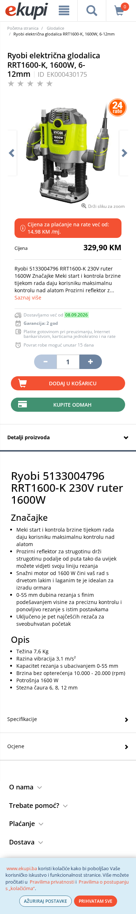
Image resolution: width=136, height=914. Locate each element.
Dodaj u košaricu (72, 383)
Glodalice (55, 28)
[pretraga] (92, 10)
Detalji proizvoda (28, 437)
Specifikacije (22, 719)
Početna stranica (22, 28)
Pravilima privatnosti (52, 882)
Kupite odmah (72, 404)
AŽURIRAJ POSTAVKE (45, 901)
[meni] (64, 10)
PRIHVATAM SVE (95, 901)
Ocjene (15, 746)
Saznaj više (28, 297)
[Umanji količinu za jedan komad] (45, 362)
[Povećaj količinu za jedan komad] (90, 362)
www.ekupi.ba (22, 868)
